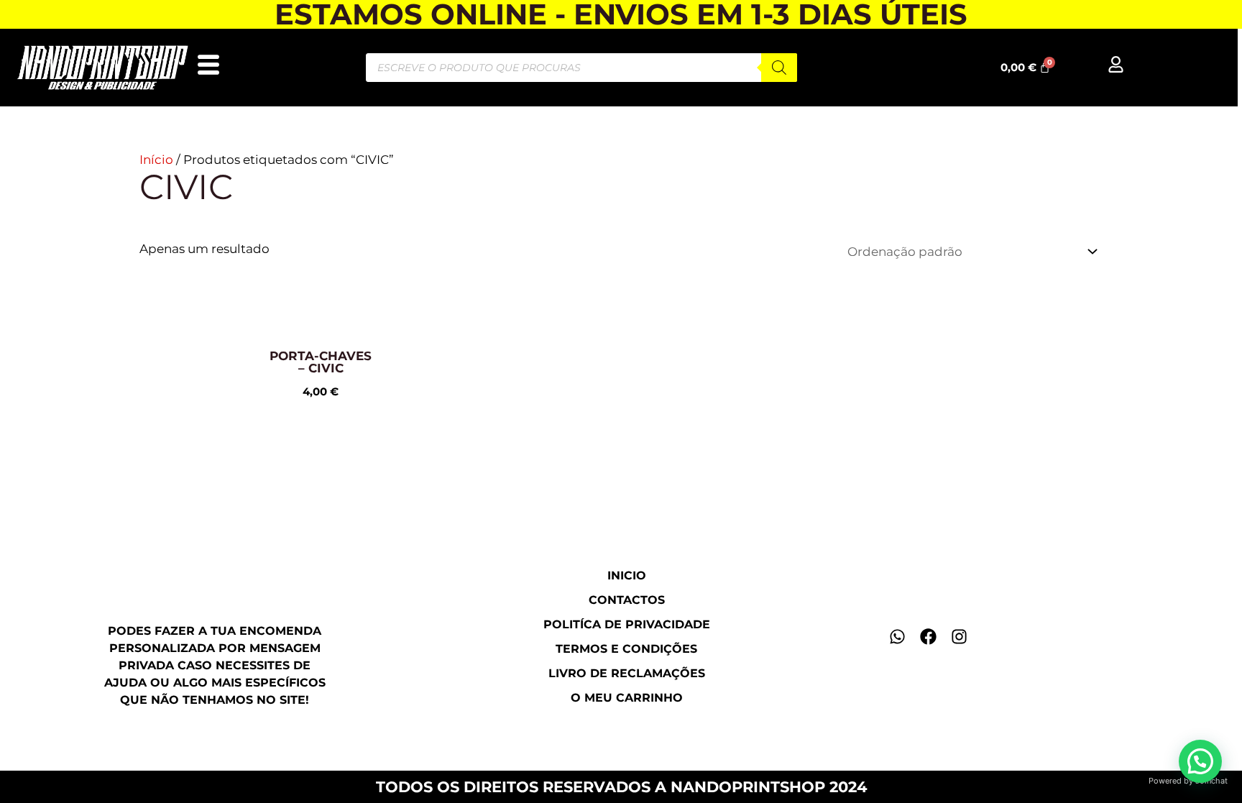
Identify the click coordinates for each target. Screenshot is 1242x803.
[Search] (779, 67)
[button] (1200, 761)
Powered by (1188, 781)
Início (156, 159)
